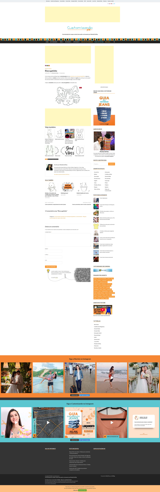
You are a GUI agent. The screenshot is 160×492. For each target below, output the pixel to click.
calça (95, 280)
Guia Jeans (107, 41)
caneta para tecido (103, 282)
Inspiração (107, 180)
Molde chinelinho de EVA (79, 155)
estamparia (96, 289)
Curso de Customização (87, 41)
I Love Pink (94, 1)
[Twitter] (114, 3)
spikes (95, 296)
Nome (46, 248)
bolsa (112, 278)
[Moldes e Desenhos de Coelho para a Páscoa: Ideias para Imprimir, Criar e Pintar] (52, 191)
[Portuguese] (47, 65)
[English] (45, 65)
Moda (61, 41)
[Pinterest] (109, 3)
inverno (95, 291)
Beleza (95, 174)
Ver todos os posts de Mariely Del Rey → (62, 174)
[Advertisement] (82, 14)
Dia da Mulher (62, 1)
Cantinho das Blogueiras (55, 1)
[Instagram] (113, 3)
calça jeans (104, 280)
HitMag (113, 476)
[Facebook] (108, 3)
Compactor (109, 283)
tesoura (104, 296)
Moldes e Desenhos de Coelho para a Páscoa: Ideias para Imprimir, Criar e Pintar (49, 141)
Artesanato (76, 41)
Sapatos (106, 187)
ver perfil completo (109, 156)
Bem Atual (48, 1)
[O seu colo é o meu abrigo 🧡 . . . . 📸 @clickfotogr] (48, 377)
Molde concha (57, 155)
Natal (106, 292)
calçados (99, 280)
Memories (105, 1)
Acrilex (95, 278)
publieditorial (111, 292)
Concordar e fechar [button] (82, 490)
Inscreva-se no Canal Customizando (101, 315)
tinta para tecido (111, 296)
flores (104, 289)
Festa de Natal (80, 1)
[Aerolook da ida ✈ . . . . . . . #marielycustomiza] (80, 377)
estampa (107, 287)
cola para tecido (97, 283)
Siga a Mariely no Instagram (80, 359)
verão (98, 298)
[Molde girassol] (68, 191)
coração (95, 285)
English (95, 180)
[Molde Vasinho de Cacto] (84, 191)
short (110, 294)
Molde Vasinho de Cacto (59, 139)
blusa (109, 278)
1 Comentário (62, 73)
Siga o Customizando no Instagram (80, 404)
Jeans (95, 182)
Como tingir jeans (103, 198)
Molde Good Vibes (68, 155)
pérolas (99, 294)
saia (107, 294)
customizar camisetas (106, 285)
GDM (85, 1)
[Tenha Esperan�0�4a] (67, 281)
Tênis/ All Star (97, 189)
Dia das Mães (68, 1)
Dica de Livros (97, 178)
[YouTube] (111, 3)
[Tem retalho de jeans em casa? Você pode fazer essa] (16, 422)
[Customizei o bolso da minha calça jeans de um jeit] (48, 422)
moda (95, 292)
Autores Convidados (102, 278)
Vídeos (106, 298)
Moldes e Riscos (48, 68)
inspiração (109, 289)
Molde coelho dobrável (49, 155)
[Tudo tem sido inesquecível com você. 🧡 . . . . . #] (112, 377)
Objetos (106, 184)
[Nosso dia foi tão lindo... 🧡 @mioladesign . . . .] (16, 377)
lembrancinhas (105, 291)
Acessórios (96, 172)
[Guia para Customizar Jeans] (104, 125)
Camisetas (96, 282)
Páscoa (95, 294)
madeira (110, 291)
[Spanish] (49, 65)
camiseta (109, 280)
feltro (101, 289)
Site (46, 260)
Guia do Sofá (89, 1)
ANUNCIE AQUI (104, 87)
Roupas (95, 187)
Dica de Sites (107, 178)
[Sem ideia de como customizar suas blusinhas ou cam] (112, 422)
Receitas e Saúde (111, 1)
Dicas (101, 287)
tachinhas (100, 296)
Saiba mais (75, 490)
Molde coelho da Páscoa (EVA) (79, 140)
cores (99, 285)
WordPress (108, 476)
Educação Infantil (74, 1)
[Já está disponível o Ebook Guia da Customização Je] (80, 422)
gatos (49, 159)
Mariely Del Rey (99, 1)
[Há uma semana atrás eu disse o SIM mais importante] (143, 377)
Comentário (48, 232)
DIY (103, 287)
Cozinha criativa (108, 174)
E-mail (47, 254)
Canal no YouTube (99, 41)
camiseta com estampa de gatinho (77, 76)
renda (103, 294)
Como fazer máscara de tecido (106, 257)
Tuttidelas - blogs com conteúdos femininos (64, 479)
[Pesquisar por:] (104, 164)
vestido (102, 298)
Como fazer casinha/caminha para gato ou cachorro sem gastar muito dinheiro (69, 141)
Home (47, 41)
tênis (95, 298)
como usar (104, 283)
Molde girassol (64, 193)
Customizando (53, 41)
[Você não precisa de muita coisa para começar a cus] (143, 422)
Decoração (68, 41)
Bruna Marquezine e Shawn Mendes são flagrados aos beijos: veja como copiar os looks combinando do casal (80, 457)
